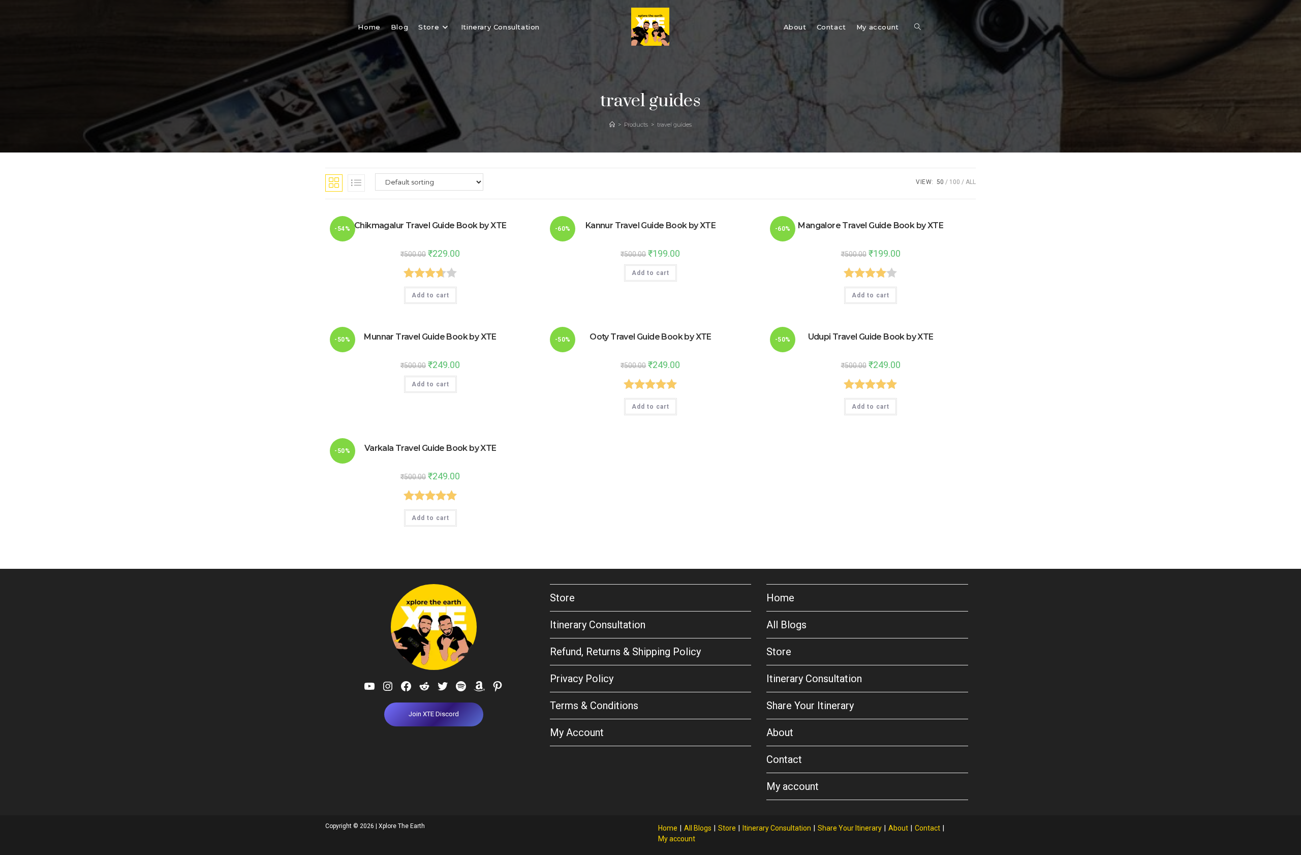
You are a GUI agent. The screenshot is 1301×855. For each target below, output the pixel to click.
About (779, 732)
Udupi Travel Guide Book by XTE (871, 337)
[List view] (356, 183)
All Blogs (786, 625)
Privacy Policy (581, 679)
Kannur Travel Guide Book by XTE (650, 225)
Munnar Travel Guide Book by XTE (430, 337)
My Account (577, 732)
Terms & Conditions (594, 705)
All (971, 182)
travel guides (674, 124)
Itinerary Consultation (597, 625)
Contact (784, 759)
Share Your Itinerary (810, 705)
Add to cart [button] (430, 295)
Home (780, 598)
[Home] (612, 124)
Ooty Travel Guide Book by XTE (650, 337)
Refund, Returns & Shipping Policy (625, 652)
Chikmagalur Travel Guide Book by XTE (430, 225)
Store (562, 598)
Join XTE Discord (434, 714)
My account (792, 786)
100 (954, 182)
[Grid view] (334, 183)
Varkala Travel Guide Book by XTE (430, 448)
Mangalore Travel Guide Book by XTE (870, 225)
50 (940, 182)
